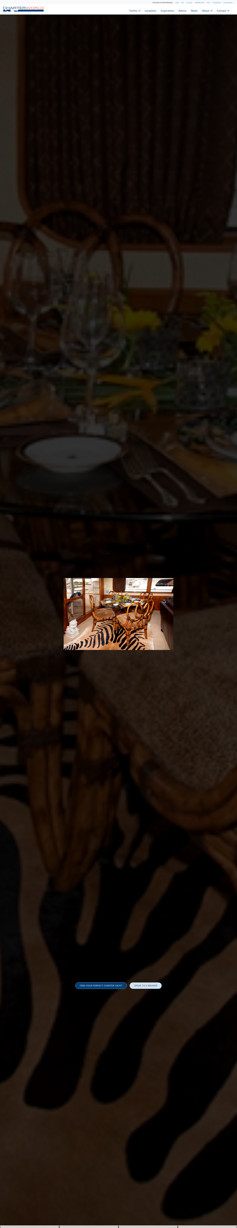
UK (182, 2)
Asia (208, 2)
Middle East (199, 2)
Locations (150, 10)
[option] (118, 614)
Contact (221, 10)
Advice (182, 10)
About (205, 10)
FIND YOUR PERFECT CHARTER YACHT (101, 985)
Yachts (133, 10)
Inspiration (167, 10)
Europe (189, 2)
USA (177, 2)
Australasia (228, 2)
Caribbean (217, 2)
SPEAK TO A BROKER (145, 985)
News (194, 10)
